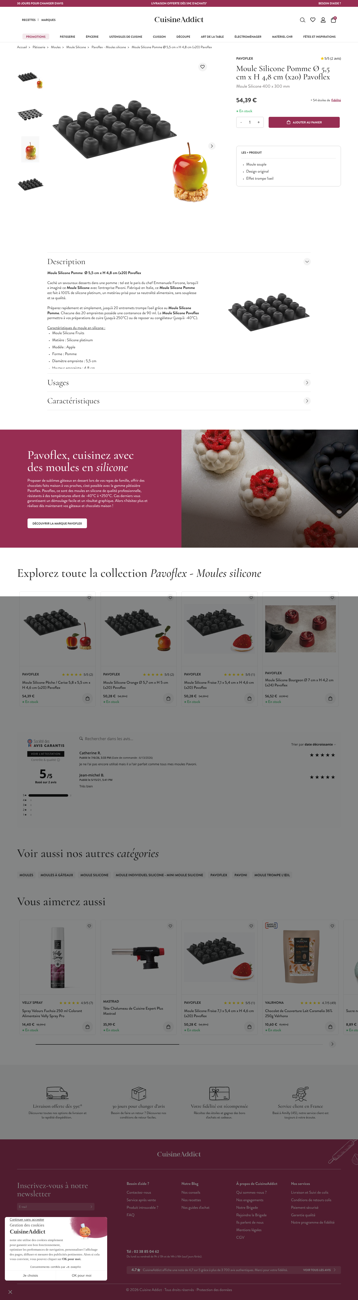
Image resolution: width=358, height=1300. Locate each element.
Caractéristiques (73, 401)
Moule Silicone (76, 47)
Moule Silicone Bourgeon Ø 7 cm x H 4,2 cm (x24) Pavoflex (299, 682)
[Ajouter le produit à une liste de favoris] (202, 67)
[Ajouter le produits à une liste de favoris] (89, 597)
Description (66, 262)
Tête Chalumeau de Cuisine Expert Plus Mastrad (133, 1011)
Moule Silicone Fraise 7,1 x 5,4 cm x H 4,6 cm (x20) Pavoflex (219, 685)
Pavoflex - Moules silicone (109, 47)
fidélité (336, 100)
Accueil (22, 47)
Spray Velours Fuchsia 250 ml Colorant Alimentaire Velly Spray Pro (52, 1013)
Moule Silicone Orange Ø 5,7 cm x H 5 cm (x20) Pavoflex (135, 685)
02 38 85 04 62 (146, 1251)
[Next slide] (212, 146)
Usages (58, 382)
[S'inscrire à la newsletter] (92, 1206)
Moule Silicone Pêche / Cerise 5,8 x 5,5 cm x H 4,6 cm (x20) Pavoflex (56, 685)
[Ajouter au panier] (87, 698)
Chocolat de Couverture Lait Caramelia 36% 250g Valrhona (298, 1013)
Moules (56, 47)
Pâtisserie (39, 47)
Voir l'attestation (46, 754)
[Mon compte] (323, 20)
